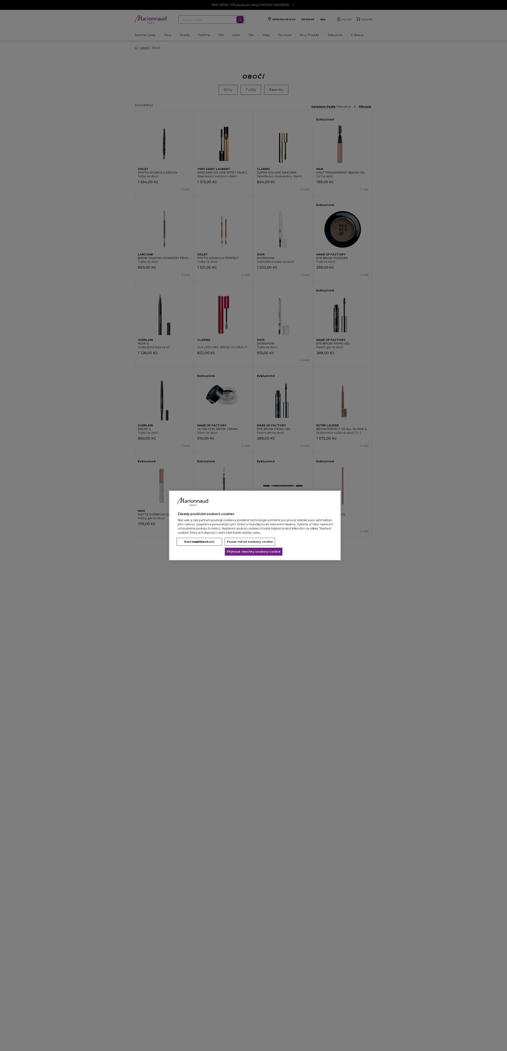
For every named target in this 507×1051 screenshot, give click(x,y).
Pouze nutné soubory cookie (250, 542)
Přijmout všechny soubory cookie (253, 552)
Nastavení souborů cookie (199, 542)
